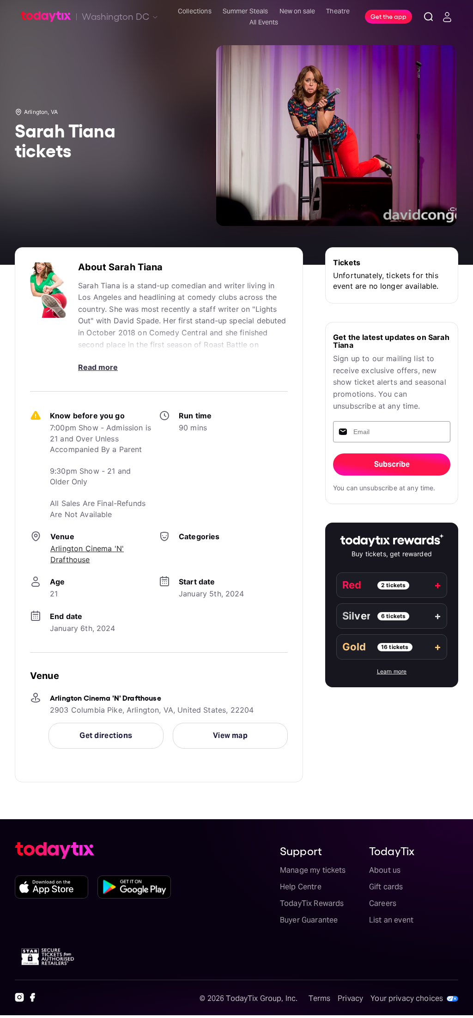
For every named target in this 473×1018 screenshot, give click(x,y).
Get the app (388, 16)
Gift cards (386, 887)
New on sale (297, 11)
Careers (382, 903)
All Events (264, 22)
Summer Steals (245, 11)
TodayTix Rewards (312, 903)
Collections (195, 11)
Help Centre (300, 887)
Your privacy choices (406, 998)
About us (384, 870)
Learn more (392, 671)
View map (230, 735)
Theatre (338, 11)
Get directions (105, 735)
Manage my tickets (313, 870)
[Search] (428, 16)
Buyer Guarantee (309, 920)
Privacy (350, 998)
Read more (98, 367)
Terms (319, 998)
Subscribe (392, 464)
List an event (391, 920)
